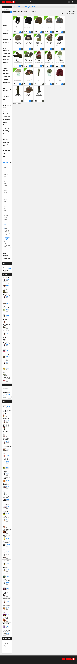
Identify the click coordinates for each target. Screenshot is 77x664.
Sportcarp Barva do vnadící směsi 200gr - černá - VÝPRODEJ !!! (6, 593)
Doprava (27, 1)
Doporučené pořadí (32, 11)
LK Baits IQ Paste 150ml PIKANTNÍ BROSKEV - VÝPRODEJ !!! (6, 478)
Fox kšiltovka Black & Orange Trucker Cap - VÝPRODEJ (6, 497)
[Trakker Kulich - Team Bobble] (43, 66)
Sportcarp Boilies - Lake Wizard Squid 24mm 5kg (6, 295)
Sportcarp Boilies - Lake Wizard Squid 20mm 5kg (6, 343)
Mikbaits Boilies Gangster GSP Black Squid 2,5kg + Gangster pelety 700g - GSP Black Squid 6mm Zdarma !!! (7, 446)
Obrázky (69, 11)
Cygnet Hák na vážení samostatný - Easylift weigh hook (6, 459)
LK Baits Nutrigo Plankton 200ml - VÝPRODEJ (6, 618)
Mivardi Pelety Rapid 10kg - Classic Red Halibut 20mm (6, 283)
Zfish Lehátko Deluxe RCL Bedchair (6, 372)
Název (18, 11)
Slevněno (66, 13)
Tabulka (73, 11)
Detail (7, 280)
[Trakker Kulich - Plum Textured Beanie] (60, 72)
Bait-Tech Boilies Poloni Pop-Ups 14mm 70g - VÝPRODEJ (6, 484)
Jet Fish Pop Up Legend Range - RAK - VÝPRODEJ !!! (6, 574)
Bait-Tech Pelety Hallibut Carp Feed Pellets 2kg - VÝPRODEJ (6, 491)
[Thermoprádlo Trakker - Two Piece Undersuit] (18, 90)
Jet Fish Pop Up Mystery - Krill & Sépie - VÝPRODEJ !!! (7, 586)
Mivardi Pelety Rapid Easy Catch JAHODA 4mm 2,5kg (6, 378)
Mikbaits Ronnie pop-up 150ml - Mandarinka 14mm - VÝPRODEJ (6, 524)
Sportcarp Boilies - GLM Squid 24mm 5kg (6, 319)
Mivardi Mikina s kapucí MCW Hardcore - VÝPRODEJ (6, 471)
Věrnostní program (33, 1)
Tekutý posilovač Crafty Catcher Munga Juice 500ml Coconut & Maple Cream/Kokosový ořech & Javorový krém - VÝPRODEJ (7, 412)
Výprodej (70, 13)
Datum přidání (26, 11)
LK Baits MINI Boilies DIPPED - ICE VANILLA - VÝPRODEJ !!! (6, 612)
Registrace (4, 271)
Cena (21, 11)
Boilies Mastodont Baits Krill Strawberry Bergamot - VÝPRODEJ (6, 542)
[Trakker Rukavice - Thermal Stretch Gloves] (22, 66)
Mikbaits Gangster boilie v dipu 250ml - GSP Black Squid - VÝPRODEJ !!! (6, 517)
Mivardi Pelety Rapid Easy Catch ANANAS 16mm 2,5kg (7, 366)
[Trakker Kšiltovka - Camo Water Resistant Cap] (32, 84)
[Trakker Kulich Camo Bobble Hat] (53, 49)
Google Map (39, 1)
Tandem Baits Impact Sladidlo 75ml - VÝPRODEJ (6, 465)
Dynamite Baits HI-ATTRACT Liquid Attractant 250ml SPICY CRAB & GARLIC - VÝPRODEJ (6, 630)
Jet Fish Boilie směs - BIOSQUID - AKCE (6, 289)
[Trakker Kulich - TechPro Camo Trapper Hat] (22, 32)
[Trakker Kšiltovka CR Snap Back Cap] (64, 49)
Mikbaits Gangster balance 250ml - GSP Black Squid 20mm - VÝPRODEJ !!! (6, 580)
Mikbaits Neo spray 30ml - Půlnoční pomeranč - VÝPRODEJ (6, 567)
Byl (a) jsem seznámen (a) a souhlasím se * (6, 393)
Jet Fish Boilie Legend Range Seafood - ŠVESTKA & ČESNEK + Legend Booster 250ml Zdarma (6, 425)
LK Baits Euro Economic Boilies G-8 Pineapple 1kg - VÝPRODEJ (6, 561)
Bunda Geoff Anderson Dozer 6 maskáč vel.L (6, 354)
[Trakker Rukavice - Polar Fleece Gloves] (32, 66)
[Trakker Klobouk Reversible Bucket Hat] (43, 49)
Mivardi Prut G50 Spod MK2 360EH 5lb (7, 404)
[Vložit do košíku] (20, 32)
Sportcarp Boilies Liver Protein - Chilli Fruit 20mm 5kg (6, 360)
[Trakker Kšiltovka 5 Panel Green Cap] (22, 49)
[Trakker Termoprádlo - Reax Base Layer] (39, 72)
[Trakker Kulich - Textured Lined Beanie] (49, 72)
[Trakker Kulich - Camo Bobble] (53, 66)
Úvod (19, 1)
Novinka (74, 13)
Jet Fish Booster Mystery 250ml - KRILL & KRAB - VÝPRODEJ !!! (6, 439)
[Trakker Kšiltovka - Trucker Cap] (22, 84)
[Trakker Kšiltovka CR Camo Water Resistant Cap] (64, 32)
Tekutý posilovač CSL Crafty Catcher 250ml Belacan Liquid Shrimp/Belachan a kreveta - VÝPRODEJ (7, 504)
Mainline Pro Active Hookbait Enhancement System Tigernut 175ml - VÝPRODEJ (6, 432)
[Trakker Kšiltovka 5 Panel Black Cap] (32, 49)
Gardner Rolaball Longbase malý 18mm (6, 337)
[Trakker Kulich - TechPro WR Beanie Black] (32, 32)
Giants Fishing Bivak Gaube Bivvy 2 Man (7, 325)
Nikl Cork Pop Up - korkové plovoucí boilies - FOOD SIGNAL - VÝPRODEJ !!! (6, 511)
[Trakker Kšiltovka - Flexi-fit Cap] (28, 90)
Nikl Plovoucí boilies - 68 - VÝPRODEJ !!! (6, 453)
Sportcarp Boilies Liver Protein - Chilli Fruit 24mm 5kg (6, 331)
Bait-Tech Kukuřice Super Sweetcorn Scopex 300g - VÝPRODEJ (6, 605)
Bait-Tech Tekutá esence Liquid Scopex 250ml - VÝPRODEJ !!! (6, 536)
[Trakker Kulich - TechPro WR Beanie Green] (43, 32)
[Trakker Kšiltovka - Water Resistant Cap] (64, 66)
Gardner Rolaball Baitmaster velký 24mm (6, 348)
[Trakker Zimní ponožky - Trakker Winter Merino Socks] (39, 90)
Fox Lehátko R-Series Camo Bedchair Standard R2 (6, 301)
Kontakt (22, 1)
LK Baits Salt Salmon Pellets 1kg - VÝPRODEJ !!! (7, 530)
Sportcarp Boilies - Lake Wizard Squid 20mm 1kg (6, 277)
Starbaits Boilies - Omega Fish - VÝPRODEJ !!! (6, 419)
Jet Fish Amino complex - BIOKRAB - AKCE (6, 313)
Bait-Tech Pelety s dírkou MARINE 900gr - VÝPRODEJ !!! (6, 624)
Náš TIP (63, 13)
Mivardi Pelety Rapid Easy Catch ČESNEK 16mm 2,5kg (6, 307)
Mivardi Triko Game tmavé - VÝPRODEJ (7, 555)
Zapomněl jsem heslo (6, 270)
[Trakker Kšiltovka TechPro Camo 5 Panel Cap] (53, 32)
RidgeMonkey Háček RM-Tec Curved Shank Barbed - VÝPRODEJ (6, 549)
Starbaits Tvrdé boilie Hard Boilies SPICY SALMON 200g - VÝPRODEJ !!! (6, 599)
